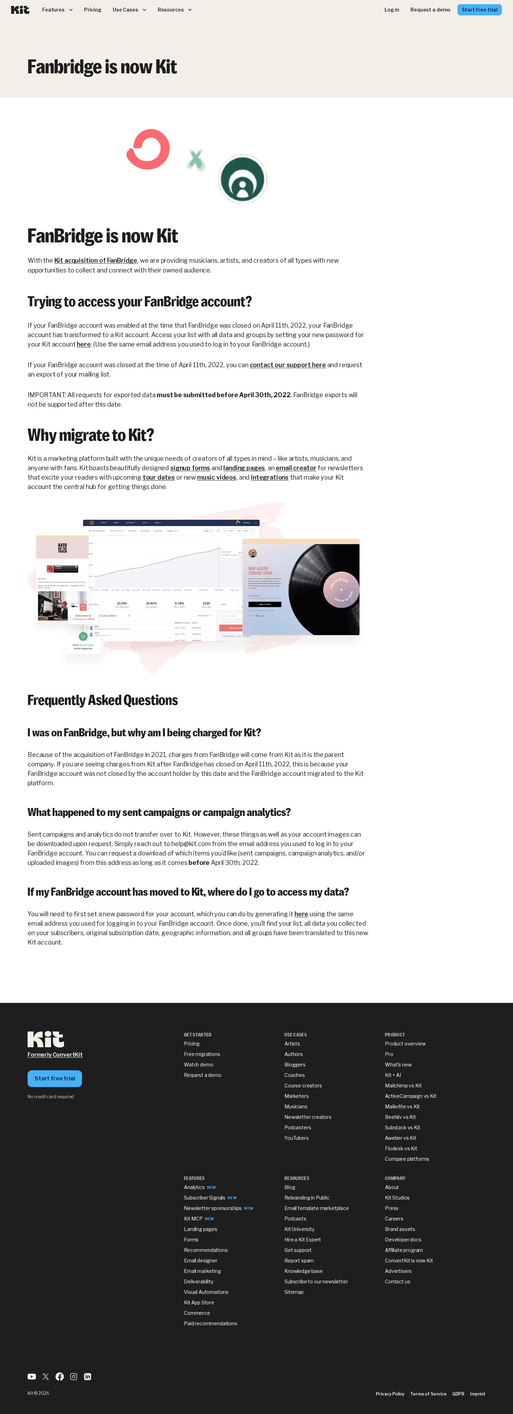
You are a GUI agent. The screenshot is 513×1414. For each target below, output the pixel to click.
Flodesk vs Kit (401, 1148)
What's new (398, 1064)
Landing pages (200, 1229)
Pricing (192, 1044)
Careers (394, 1219)
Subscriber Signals (204, 1198)
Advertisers (398, 1271)
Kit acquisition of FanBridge (95, 260)
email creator (296, 468)
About (392, 1187)
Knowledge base (303, 1271)
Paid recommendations (210, 1323)
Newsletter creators (308, 1117)
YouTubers (296, 1138)
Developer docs (403, 1239)
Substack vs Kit (403, 1127)
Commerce (197, 1313)
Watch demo (198, 1064)
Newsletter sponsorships (213, 1208)
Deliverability (198, 1281)
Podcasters (297, 1127)
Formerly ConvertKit (55, 1054)
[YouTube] (32, 1379)
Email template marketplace (316, 1208)
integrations (270, 477)
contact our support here (288, 365)
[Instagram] (73, 1379)
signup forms (190, 468)
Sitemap (294, 1292)
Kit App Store (199, 1302)
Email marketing (202, 1271)
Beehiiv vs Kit (400, 1117)
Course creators (303, 1085)
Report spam (299, 1260)
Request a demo (203, 1075)
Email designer (200, 1260)
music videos (216, 477)
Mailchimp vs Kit (403, 1085)
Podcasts (295, 1219)
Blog (289, 1187)
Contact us (397, 1281)
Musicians (295, 1106)
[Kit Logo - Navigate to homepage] (20, 10)
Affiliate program (404, 1250)
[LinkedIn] (87, 1379)
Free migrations (202, 1054)
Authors (293, 1054)
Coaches (294, 1075)
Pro (389, 1054)
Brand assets (400, 1229)
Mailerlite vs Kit (402, 1106)
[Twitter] (46, 1379)
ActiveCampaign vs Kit (411, 1096)
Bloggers (295, 1064)
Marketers (296, 1096)
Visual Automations (206, 1292)
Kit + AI (393, 1075)
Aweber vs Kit (400, 1138)
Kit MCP (193, 1219)
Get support (298, 1250)
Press (392, 1208)
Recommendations (206, 1250)
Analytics (194, 1187)
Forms (191, 1239)
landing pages (244, 468)
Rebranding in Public (306, 1198)
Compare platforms (407, 1159)
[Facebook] (59, 1379)
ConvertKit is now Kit (409, 1260)
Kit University (299, 1229)
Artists (292, 1044)
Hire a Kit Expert (302, 1239)
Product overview (405, 1044)
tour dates (159, 477)
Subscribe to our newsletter (316, 1281)
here (83, 344)
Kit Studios (397, 1198)
